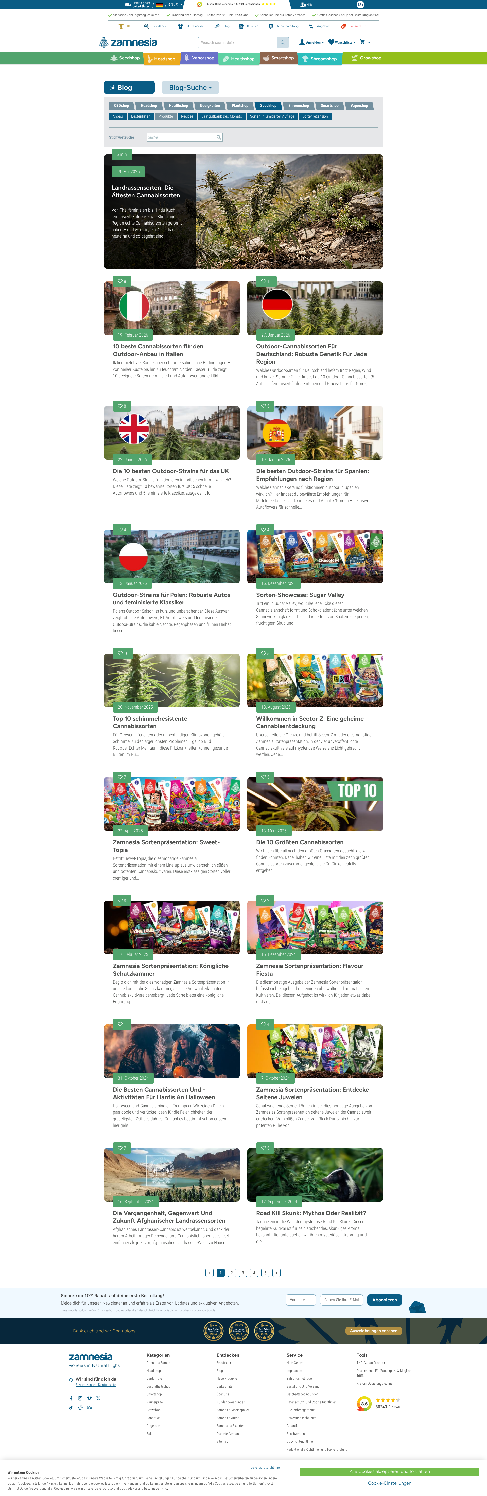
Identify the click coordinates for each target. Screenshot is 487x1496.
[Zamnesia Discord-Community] (89, 1407)
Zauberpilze (155, 1402)
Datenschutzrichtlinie (149, 1310)
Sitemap (222, 1441)
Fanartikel (153, 1418)
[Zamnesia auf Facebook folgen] (71, 1398)
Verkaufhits (224, 1386)
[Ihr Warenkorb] (365, 42)
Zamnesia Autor (228, 1418)
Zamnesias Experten (231, 1426)
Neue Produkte (227, 1378)
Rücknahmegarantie (301, 1410)
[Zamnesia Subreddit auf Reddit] (80, 1407)
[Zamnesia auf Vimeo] (89, 1398)
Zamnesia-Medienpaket (233, 1410)
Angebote (153, 1426)
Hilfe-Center (295, 1363)
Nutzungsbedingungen (187, 1310)
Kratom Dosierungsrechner (375, 1383)
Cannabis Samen (158, 1363)
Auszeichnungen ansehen (373, 1330)
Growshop (154, 1410)
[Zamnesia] (144, 42)
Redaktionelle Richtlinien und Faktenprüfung (317, 1449)
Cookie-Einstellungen (389, 1483)
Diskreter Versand (229, 1433)
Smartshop (154, 1394)
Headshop (154, 1370)
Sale (149, 1433)
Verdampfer (155, 1378)
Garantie (292, 1426)
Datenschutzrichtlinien (266, 1467)
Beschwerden (296, 1433)
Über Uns (223, 1394)
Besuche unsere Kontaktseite (96, 1385)
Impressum (294, 1370)
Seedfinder (224, 1363)
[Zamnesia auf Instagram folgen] (80, 1398)
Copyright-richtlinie (300, 1441)
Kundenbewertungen (231, 1402)
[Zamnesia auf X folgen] (98, 1398)
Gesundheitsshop (158, 1386)
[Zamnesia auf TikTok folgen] (71, 1407)
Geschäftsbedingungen (302, 1394)
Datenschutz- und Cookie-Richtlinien (312, 1402)
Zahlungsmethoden (300, 1378)
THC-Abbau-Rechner (371, 1363)
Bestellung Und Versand (303, 1386)
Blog (220, 1370)
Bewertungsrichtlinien (301, 1418)
